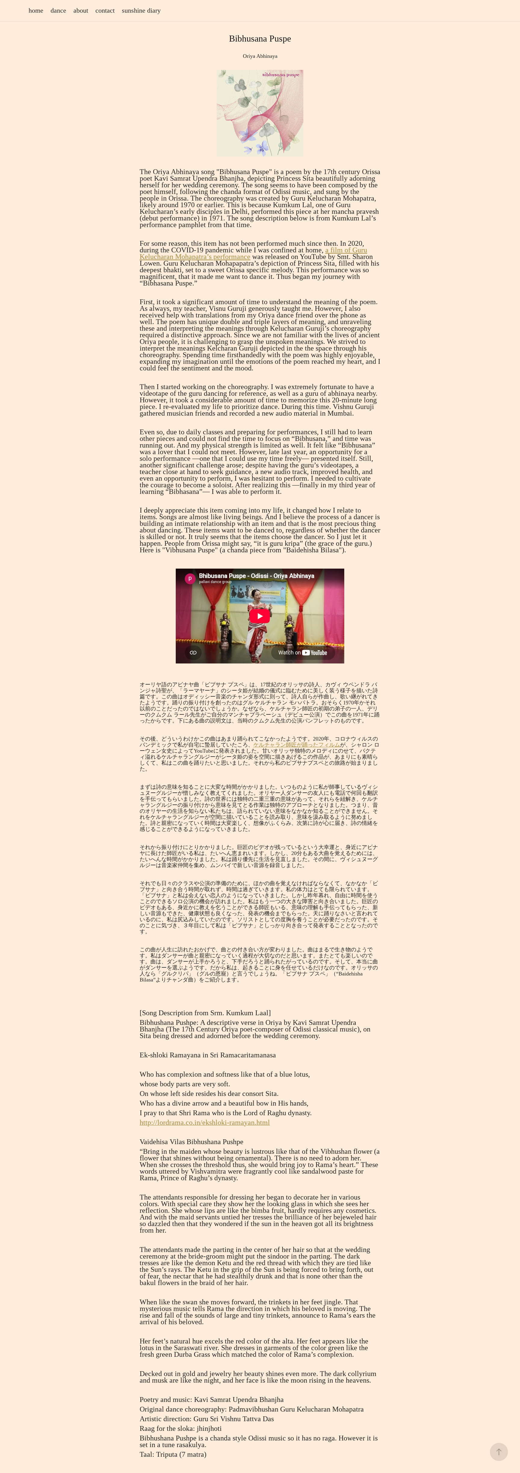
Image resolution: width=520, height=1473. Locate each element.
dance (58, 10)
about (80, 10)
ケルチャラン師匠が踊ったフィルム (296, 745)
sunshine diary (141, 10)
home (36, 10)
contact (105, 10)
